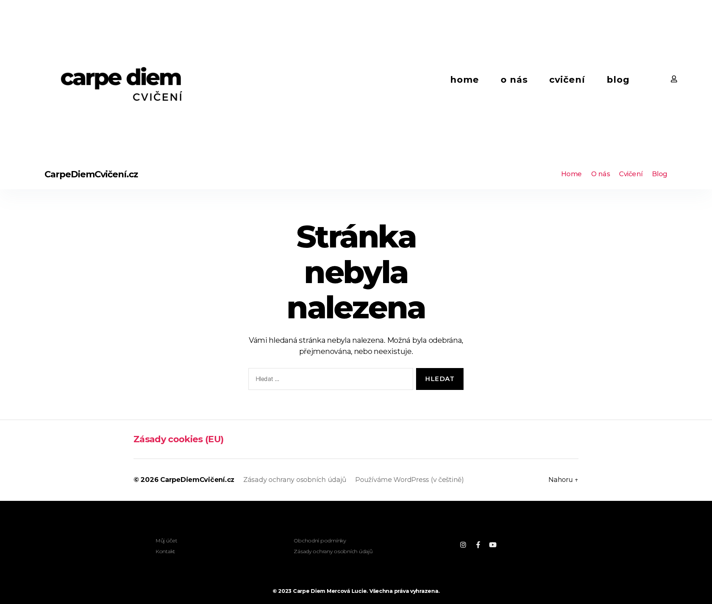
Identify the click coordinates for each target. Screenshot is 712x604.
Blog (618, 79)
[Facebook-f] (478, 544)
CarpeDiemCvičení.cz (91, 174)
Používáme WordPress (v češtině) (409, 480)
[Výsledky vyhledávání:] (329, 380)
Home (464, 79)
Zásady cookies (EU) (179, 439)
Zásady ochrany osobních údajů (294, 480)
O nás (514, 79)
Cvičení (567, 79)
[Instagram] (463, 544)
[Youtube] (493, 544)
